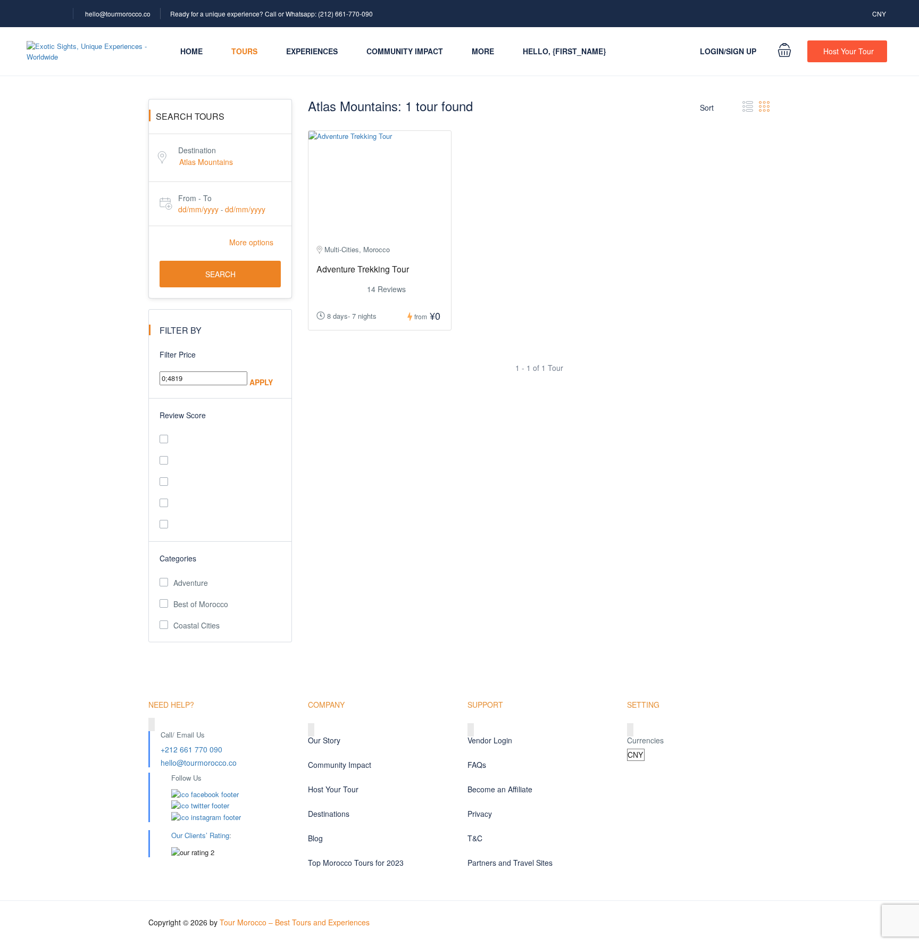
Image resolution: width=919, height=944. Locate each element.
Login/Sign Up (728, 51)
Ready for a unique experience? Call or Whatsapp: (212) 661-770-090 (271, 13)
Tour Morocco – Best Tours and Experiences (295, 922)
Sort (708, 107)
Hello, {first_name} (564, 51)
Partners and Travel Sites (510, 862)
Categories (178, 558)
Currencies (645, 740)
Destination (197, 150)
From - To (195, 198)
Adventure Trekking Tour (362, 269)
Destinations (328, 813)
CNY (880, 13)
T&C (474, 838)
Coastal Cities (196, 625)
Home (191, 51)
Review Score (183, 415)
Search (220, 274)
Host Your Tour (848, 51)
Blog (315, 838)
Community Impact (404, 51)
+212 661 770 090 (191, 749)
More (483, 51)
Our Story (324, 740)
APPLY (261, 382)
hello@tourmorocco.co (118, 13)
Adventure (190, 582)
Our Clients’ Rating (200, 835)
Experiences (312, 51)
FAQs (476, 764)
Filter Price (178, 354)
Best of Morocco (200, 604)
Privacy (479, 813)
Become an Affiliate (499, 789)
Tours (244, 51)
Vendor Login (489, 740)
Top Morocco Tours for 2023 (356, 862)
